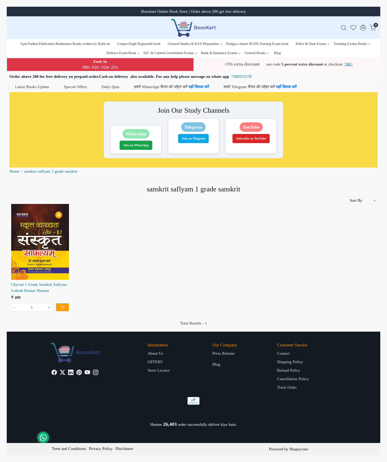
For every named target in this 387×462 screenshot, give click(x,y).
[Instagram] (95, 373)
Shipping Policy (290, 362)
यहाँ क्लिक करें (163, 87)
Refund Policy (288, 370)
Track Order (287, 387)
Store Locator (159, 370)
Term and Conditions (69, 448)
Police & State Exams (311, 44)
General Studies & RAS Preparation (193, 44)
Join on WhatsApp (136, 145)
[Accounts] (363, 28)
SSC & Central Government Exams (168, 53)
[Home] (193, 28)
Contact (283, 353)
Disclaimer (124, 448)
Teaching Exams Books (350, 44)
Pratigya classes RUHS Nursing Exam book (257, 44)
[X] (62, 373)
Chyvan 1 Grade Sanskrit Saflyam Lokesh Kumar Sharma (39, 287)
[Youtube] (87, 373)
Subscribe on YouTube (251, 138)
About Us (155, 353)
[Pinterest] (79, 373)
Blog (277, 53)
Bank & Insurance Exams (219, 53)
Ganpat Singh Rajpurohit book (139, 44)
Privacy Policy (101, 448)
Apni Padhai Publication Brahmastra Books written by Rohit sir (65, 44)
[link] (343, 28)
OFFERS (155, 362)
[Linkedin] (70, 373)
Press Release (223, 353)
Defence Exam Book (121, 53)
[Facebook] (54, 373)
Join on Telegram (193, 138)
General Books (255, 53)
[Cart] (62, 307)
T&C (348, 64)
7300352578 (241, 76)
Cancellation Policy (293, 379)
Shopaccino (298, 449)
